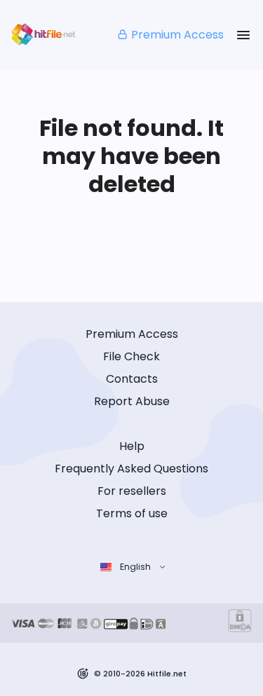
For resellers (131, 491)
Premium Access (177, 35)
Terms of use (132, 513)
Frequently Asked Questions (131, 468)
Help (131, 446)
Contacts (132, 379)
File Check (131, 356)
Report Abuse (132, 401)
